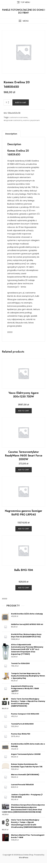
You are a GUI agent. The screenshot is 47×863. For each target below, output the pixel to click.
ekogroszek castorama (13, 120)
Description (11, 133)
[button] (23, 21)
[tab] (11, 134)
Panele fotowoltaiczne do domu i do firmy (23, 11)
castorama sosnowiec (18, 117)
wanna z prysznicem (31, 120)
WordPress (23, 857)
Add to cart (20, 102)
